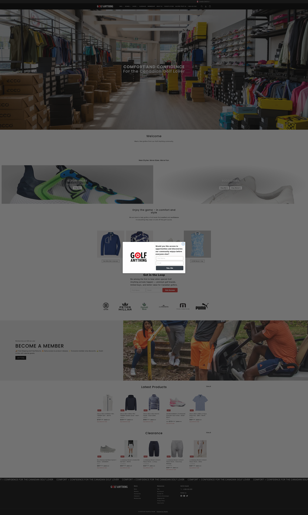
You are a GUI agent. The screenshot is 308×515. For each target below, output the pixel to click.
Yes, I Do (169, 268)
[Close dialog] (183, 244)
